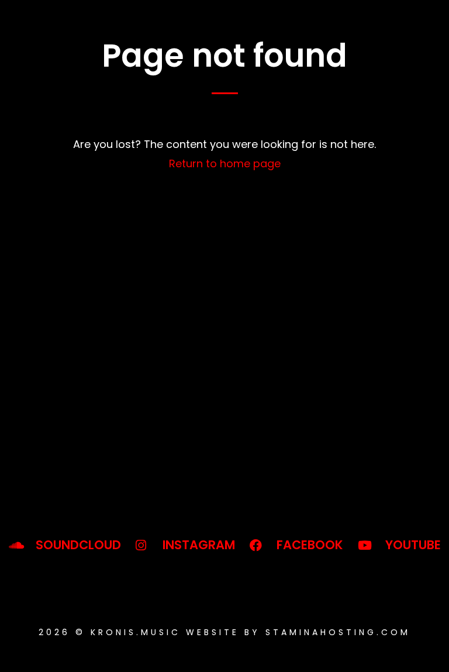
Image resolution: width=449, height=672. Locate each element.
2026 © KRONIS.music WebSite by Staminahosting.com (224, 632)
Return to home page (225, 163)
